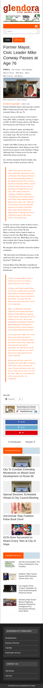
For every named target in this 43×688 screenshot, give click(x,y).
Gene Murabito (27, 69)
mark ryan (19, 73)
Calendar (8, 648)
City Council (16, 69)
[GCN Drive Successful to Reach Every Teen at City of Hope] (21, 534)
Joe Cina (8, 676)
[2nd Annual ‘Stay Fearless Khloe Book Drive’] (21, 512)
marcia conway (8, 73)
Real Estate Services (13, 653)
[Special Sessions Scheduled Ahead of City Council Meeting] (21, 491)
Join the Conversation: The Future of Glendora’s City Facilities (29, 564)
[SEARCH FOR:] (21, 31)
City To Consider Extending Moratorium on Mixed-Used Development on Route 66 (19, 473)
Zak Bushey (19, 76)
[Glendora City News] (21, 8)
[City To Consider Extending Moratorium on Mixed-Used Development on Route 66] (21, 466)
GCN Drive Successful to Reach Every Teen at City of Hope (19, 541)
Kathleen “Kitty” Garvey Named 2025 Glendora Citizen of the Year (28, 576)
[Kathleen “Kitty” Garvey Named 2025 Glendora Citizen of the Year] (9, 579)
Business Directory (12, 643)
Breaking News (10, 638)
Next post (29, 442)
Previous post (16, 442)
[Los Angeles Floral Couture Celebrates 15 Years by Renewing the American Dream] (9, 591)
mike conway (8, 76)
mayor (27, 73)
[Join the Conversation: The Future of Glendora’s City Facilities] (9, 567)
